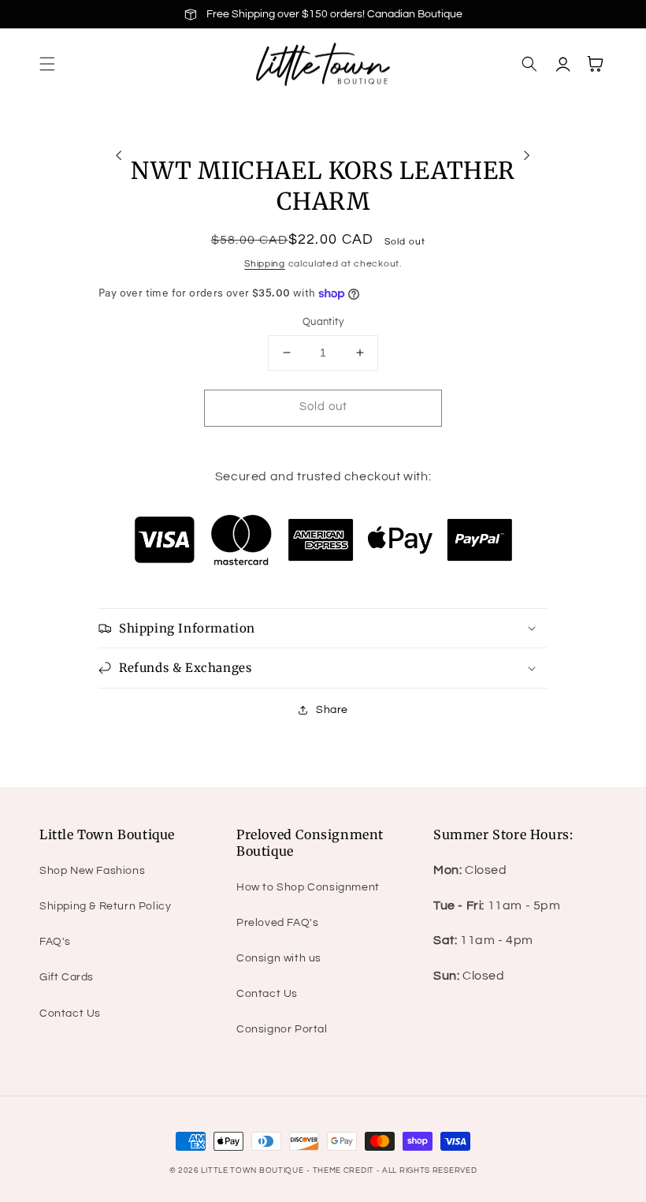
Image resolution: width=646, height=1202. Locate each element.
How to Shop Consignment (308, 887)
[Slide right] (527, 155)
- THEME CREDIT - (344, 1170)
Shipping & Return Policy (105, 906)
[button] (47, 64)
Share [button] (332, 709)
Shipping (264, 264)
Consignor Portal (282, 1029)
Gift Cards (66, 977)
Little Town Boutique (252, 1170)
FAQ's (55, 941)
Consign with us (278, 958)
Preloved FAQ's (277, 922)
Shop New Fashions (92, 870)
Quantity (323, 321)
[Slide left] (119, 155)
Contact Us (70, 1013)
